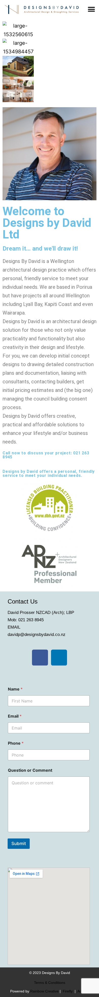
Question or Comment (30, 770)
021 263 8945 (31, 619)
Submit (18, 843)
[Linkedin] (59, 658)
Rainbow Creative (45, 991)
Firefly (68, 991)
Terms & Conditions (49, 983)
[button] (91, 9)
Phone (16, 743)
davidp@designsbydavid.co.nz (36, 634)
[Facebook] (40, 658)
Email (15, 716)
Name (15, 689)
